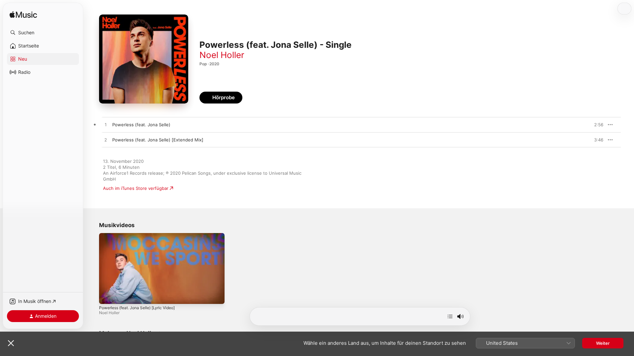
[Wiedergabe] (107, 296)
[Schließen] (11, 343)
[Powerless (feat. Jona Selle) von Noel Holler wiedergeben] (105, 125)
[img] (23, 15)
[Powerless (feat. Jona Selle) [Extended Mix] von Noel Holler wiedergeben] (105, 140)
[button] (43, 32)
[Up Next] (450, 316)
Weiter (603, 343)
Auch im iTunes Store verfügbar (135, 188)
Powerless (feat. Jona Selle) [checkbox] (141, 124)
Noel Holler (221, 55)
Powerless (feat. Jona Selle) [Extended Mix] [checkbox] (157, 139)
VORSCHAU (594, 125)
